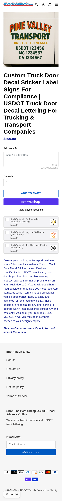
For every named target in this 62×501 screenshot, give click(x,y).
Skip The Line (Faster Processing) (28, 246)
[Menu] (56, 4)
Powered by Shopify (47, 490)
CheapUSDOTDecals (24, 490)
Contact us (13, 369)
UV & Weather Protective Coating (25, 220)
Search (10, 360)
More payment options (31, 209)
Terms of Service (17, 396)
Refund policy (15, 387)
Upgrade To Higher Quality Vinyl (27, 233)
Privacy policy (15, 378)
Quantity (8, 176)
